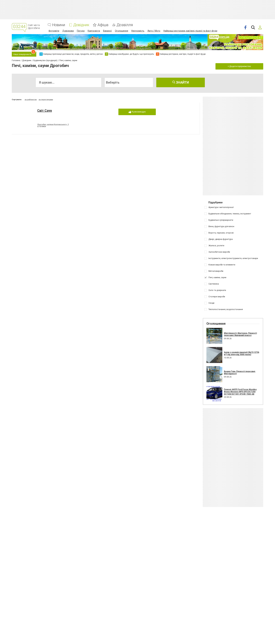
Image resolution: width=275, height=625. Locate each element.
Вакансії (107, 31)
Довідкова (68, 31)
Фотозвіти (54, 31)
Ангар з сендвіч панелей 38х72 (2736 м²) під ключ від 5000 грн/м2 (241, 353)
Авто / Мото (154, 31)
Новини (58, 25)
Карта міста (94, 31)
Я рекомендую (138, 112)
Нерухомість (137, 31)
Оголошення (121, 31)
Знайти (182, 82)
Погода (81, 31)
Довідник (81, 25)
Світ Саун (44, 110)
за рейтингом (31, 100)
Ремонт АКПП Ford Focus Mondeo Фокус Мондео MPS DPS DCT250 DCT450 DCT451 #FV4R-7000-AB (240, 391)
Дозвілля (125, 25)
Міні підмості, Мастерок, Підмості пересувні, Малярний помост (240, 334)
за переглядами (46, 100)
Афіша (103, 25)
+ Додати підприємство (239, 66)
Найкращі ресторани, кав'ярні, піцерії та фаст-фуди (190, 31)
